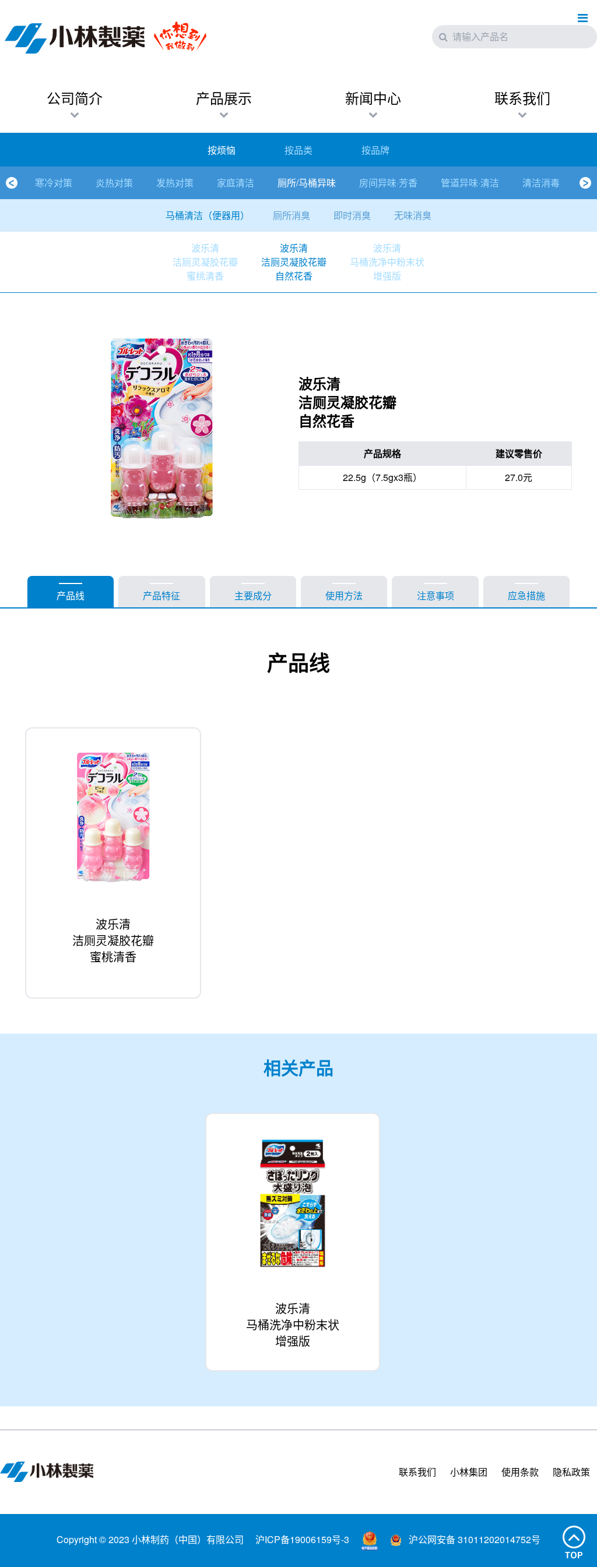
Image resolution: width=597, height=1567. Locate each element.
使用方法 (344, 595)
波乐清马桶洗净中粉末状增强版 (387, 261)
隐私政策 (571, 1471)
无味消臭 (412, 215)
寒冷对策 (53, 182)
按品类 (298, 150)
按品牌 (375, 150)
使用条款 (520, 1471)
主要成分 (253, 595)
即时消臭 (352, 215)
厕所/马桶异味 (307, 182)
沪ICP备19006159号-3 (302, 1539)
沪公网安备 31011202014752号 (473, 1539)
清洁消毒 (541, 182)
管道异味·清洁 (470, 182)
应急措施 (526, 595)
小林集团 (468, 1471)
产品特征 (161, 595)
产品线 (71, 595)
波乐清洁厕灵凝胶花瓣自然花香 (293, 261)
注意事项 (435, 595)
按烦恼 (222, 150)
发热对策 (175, 182)
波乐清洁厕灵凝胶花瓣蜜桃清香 (205, 261)
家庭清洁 (235, 182)
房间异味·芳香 (388, 182)
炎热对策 (114, 182)
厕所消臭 (291, 215)
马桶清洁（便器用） (208, 215)
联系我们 (417, 1471)
